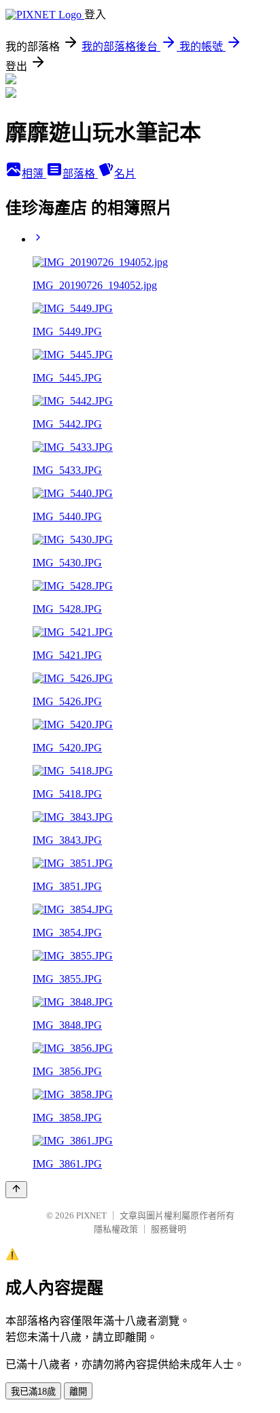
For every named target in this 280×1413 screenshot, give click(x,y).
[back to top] (16, 1189)
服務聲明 (168, 1229)
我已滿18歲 (33, 1391)
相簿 (34, 174)
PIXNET (91, 1215)
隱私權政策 (116, 1229)
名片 (125, 174)
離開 (78, 1391)
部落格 (80, 174)
